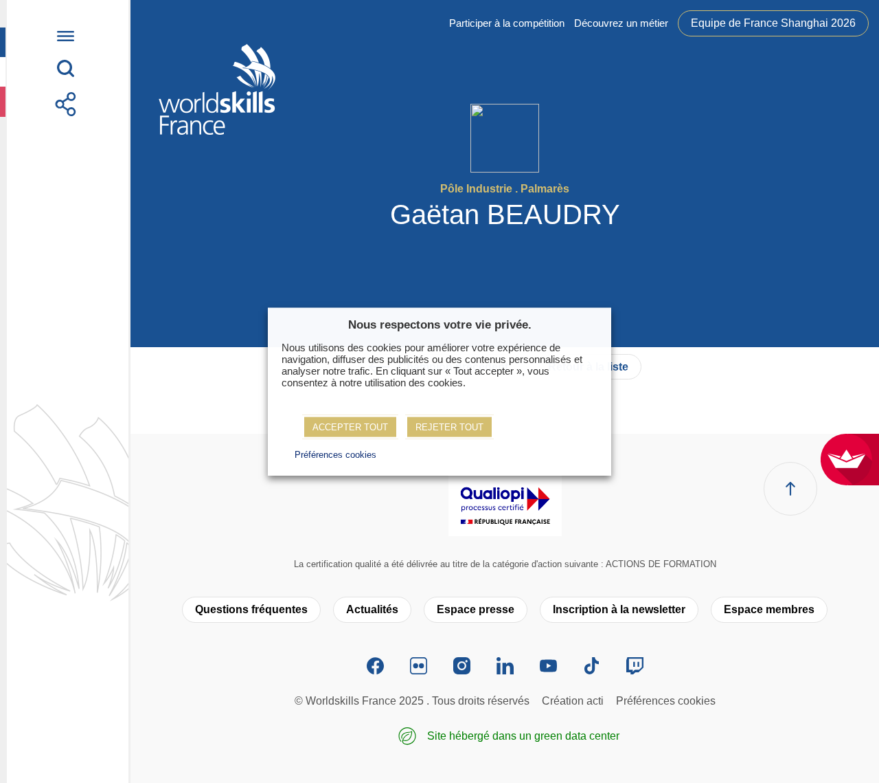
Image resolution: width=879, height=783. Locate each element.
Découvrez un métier (621, 23)
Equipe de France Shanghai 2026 (773, 23)
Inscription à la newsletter (619, 609)
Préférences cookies (666, 701)
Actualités (372, 609)
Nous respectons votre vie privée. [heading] (440, 324)
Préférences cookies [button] (335, 455)
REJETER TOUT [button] (449, 427)
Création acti (573, 701)
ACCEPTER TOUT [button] (350, 427)
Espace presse (475, 609)
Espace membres (769, 609)
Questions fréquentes (251, 609)
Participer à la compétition (506, 23)
